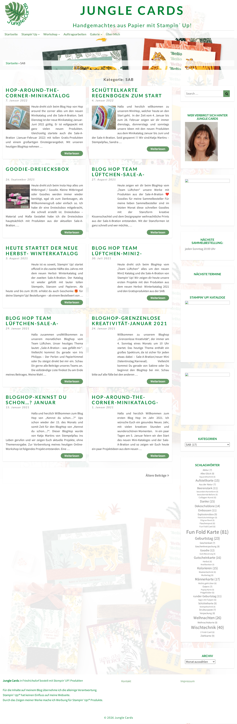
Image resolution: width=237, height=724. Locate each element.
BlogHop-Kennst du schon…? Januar (36, 399)
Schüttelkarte (207, 603)
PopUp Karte (207, 590)
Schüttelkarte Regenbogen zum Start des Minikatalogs (127, 95)
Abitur (207, 470)
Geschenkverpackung (207, 546)
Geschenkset (207, 543)
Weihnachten (207, 617)
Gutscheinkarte (207, 557)
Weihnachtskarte (207, 622)
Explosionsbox (207, 514)
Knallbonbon (207, 564)
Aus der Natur (207, 484)
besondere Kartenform (207, 491)
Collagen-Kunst (207, 497)
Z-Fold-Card (207, 632)
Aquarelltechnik (207, 477)
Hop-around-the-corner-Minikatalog (38, 92)
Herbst (207, 561)
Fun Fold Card (207, 526)
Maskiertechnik (207, 572)
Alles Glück (207, 473)
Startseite (11, 34)
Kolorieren (207, 568)
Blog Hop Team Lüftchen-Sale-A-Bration (118, 174)
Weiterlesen (73, 153)
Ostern (207, 586)
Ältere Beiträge (156, 475)
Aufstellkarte (207, 480)
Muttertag (207, 575)
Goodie (207, 550)
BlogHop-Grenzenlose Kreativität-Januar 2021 (130, 320)
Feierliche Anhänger (207, 517)
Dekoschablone (207, 506)
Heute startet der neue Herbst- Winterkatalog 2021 (42, 253)
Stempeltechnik (207, 607)
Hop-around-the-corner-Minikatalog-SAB (125, 402)
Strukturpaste (207, 609)
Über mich (113, 34)
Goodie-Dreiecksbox (37, 169)
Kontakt (126, 681)
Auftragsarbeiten (75, 34)
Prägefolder (207, 592)
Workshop (50, 34)
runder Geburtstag (207, 596)
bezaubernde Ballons (207, 494)
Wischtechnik (207, 627)
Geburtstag (207, 538)
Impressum (188, 681)
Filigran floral (207, 520)
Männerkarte (207, 579)
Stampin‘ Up (29, 34)
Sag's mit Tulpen (207, 599)
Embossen (207, 510)
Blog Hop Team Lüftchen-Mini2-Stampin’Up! (117, 253)
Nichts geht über (207, 583)
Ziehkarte (207, 635)
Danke (207, 501)
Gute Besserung (207, 554)
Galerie (95, 34)
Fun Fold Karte (207, 531)
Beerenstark (207, 488)
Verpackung (207, 613)
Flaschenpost (207, 523)
